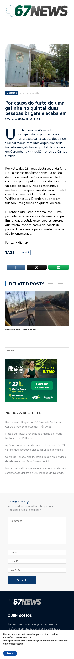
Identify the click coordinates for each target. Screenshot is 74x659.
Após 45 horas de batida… (22, 329)
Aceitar (10, 653)
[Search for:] (19, 351)
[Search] (65, 351)
